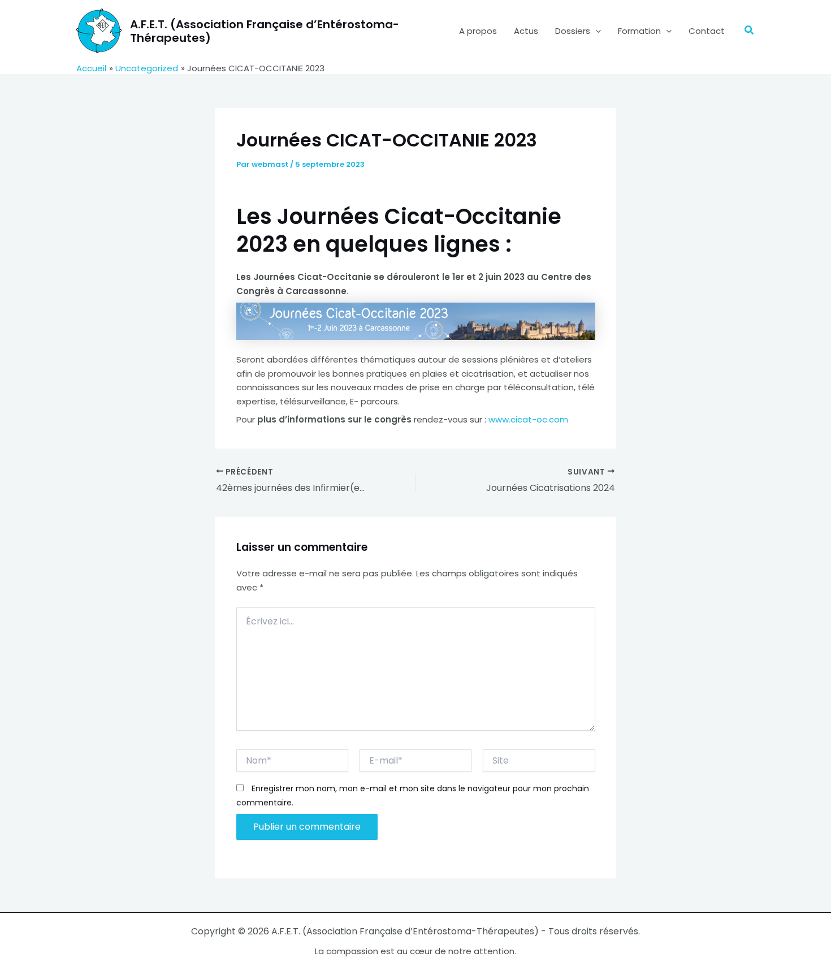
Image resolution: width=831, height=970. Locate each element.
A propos (478, 31)
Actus (526, 31)
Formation (639, 31)
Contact (707, 31)
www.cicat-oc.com (528, 419)
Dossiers (572, 31)
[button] (595, 31)
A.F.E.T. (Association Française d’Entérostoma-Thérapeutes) (264, 31)
